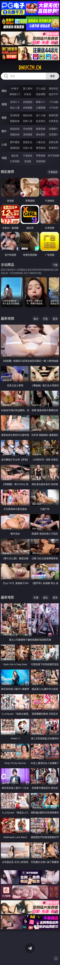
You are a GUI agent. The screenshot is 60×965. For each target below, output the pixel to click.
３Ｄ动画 (53, 101)
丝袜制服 (27, 107)
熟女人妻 (15, 107)
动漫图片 (53, 128)
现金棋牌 (40, 94)
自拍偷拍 (27, 101)
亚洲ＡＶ (15, 101)
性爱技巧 (53, 147)
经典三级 (27, 121)
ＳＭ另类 (53, 107)
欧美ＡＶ (40, 101)
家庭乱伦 (27, 142)
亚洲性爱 (15, 115)
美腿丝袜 (15, 134)
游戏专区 (53, 88)
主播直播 (40, 107)
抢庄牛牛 (53, 94)
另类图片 (53, 134)
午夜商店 (27, 155)
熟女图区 (40, 134)
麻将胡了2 (15, 94)
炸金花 (27, 94)
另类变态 (53, 121)
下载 (55, 264)
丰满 (36, 597)
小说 (4, 144)
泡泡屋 (27, 161)
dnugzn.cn (30, 67)
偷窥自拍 (15, 128)
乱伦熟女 (40, 121)
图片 (4, 131)
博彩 (4, 91)
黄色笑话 (40, 147)
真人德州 (27, 88)
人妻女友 (40, 142)
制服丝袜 (15, 121)
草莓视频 (40, 155)
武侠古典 (53, 142)
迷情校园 (15, 147)
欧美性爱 (53, 115)
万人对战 (40, 88)
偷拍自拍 (27, 115)
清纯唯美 (27, 134)
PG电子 (15, 88)
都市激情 (15, 142)
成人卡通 (40, 115)
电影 (4, 118)
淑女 (45, 597)
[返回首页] (55, 958)
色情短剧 (40, 161)
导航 (4, 158)
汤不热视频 (53, 155)
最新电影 (7, 597)
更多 (55, 318)
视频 (4, 104)
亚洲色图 (27, 128)
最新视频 (7, 318)
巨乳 (45, 318)
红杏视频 (15, 161)
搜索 (52, 76)
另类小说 (27, 147)
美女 (36, 318)
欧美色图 (40, 128)
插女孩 (14, 155)
